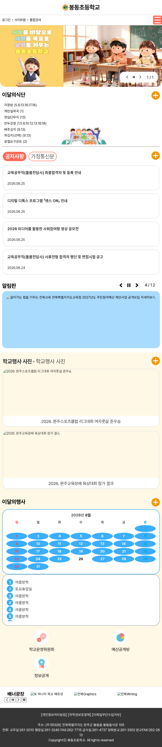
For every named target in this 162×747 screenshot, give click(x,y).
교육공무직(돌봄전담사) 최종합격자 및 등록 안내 (44, 172)
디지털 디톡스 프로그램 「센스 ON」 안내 (37, 200)
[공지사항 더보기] (155, 155)
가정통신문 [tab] (42, 156)
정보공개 (41, 675)
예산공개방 (121, 649)
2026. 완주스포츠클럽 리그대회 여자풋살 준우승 (81, 421)
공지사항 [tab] (14, 156)
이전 (127, 77)
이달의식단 (13, 94)
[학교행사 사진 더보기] (155, 361)
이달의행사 (13, 501)
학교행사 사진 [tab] (17, 361)
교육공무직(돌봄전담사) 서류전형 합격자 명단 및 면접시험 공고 (55, 257)
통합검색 (35, 20)
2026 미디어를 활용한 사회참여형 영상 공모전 (43, 229)
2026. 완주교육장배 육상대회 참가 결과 (81, 483)
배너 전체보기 (24, 699)
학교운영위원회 (41, 649)
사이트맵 (20, 20)
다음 (140, 77)
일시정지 (134, 77)
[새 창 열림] (81, 319)
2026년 (81, 515)
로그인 (6, 20)
